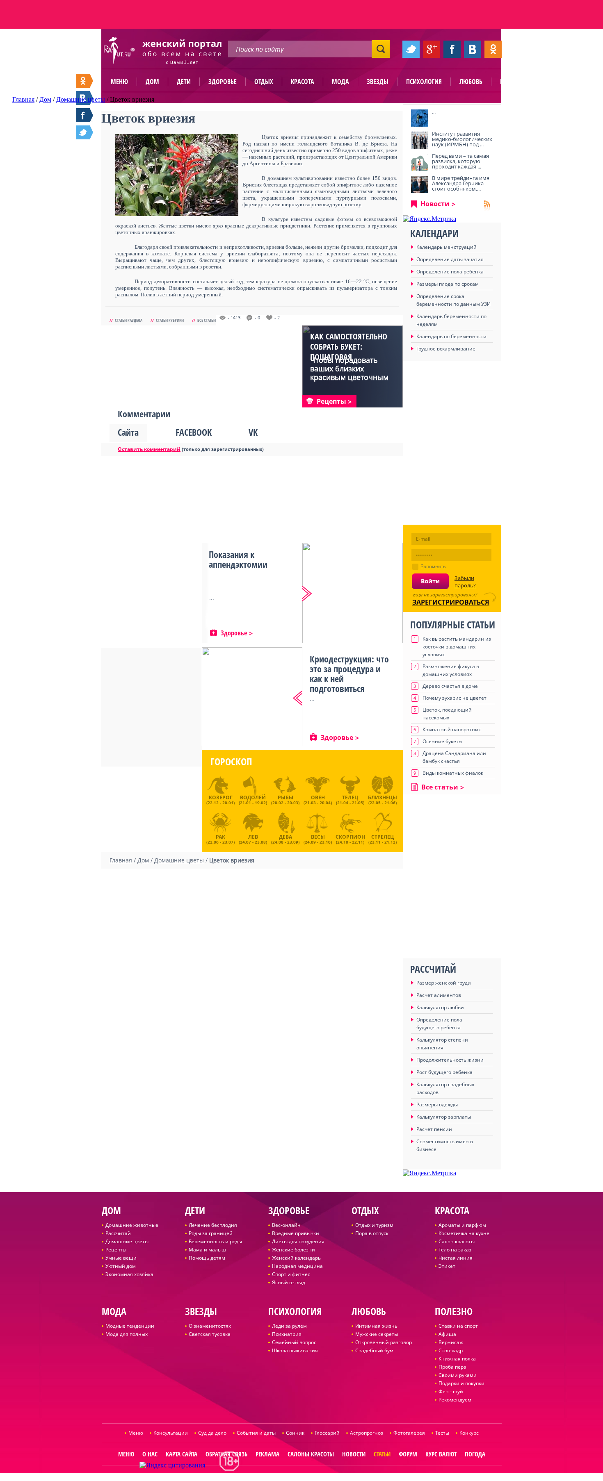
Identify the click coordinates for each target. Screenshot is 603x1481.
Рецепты (115, 1249)
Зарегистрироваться (450, 602)
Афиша (447, 1334)
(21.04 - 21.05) (350, 799)
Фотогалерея (409, 1432)
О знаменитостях (210, 1325)
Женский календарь (296, 1257)
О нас (150, 1454)
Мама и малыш (207, 1249)
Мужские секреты (376, 1334)
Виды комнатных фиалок (453, 772)
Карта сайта (181, 1454)
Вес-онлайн (286, 1225)
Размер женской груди (443, 982)
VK (253, 432)
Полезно (512, 81)
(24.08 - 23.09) (285, 838)
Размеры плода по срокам (447, 283)
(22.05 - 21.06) (382, 799)
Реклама (267, 1454)
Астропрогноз (366, 1432)
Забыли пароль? (465, 581)
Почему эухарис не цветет (455, 697)
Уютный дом (120, 1266)
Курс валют (441, 1454)
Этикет (447, 1266)
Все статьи (206, 320)
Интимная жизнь (376, 1325)
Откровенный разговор (383, 1342)
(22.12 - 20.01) (220, 799)
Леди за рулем (289, 1325)
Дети (184, 81)
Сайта (128, 432)
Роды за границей (211, 1233)
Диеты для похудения (298, 1241)
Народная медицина (297, 1266)
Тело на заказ (455, 1249)
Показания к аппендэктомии (238, 559)
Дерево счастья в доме (450, 685)
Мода (340, 81)
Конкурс (469, 1432)
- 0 (257, 318)
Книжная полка (457, 1358)
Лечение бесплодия (213, 1225)
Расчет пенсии (434, 1129)
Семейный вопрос (294, 1342)
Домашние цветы (126, 1241)
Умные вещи (121, 1257)
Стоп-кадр (451, 1350)
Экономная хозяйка (129, 1274)
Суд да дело (212, 1432)
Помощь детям (207, 1257)
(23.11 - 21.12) (382, 838)
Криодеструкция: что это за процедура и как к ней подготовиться (349, 673)
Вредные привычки (295, 1233)
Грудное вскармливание (445, 348)
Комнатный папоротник (452, 729)
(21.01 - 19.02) (253, 799)
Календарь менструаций (446, 246)
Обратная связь (226, 1454)
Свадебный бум (374, 1350)
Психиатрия (287, 1334)
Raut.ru (274, 1477)
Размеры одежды (437, 1104)
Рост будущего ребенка (444, 1072)
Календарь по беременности (451, 336)
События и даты (256, 1432)
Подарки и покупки (461, 1383)
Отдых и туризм (374, 1225)
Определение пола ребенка (450, 271)
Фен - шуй (451, 1391)
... (434, 111)
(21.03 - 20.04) (318, 799)
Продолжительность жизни (450, 1059)
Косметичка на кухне (464, 1233)
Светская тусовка (210, 1334)
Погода (475, 1454)
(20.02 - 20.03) (285, 799)
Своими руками (458, 1375)
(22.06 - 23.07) (220, 838)
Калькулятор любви (440, 1007)
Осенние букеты (442, 741)
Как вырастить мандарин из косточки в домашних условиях (457, 646)
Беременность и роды (215, 1241)
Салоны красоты (311, 1454)
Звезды (377, 81)
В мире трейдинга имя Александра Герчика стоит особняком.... (460, 183)
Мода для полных (126, 1334)
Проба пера (452, 1366)
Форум (408, 1454)
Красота (302, 81)
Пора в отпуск (371, 1233)
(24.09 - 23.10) (318, 838)
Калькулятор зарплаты (443, 1116)
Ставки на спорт (458, 1325)
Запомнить (433, 566)
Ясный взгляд (288, 1282)
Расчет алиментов (438, 995)
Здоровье (222, 81)
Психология (424, 81)
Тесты (442, 1432)
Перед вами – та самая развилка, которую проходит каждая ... (460, 161)
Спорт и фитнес (291, 1274)
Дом (152, 81)
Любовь (470, 81)
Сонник (295, 1432)
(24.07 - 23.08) (253, 838)
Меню (119, 81)
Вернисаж (451, 1342)
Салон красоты (457, 1241)
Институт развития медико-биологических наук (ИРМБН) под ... (462, 139)
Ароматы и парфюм (462, 1225)
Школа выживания (295, 1350)
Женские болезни (293, 1249)
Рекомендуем (455, 1399)
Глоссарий (327, 1432)
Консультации (170, 1432)
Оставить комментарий (149, 449)
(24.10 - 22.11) (350, 838)
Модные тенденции (129, 1325)
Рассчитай (118, 1233)
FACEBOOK (194, 432)
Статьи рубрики (170, 320)
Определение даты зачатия (450, 259)
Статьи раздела (128, 320)
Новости (435, 203)
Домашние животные (131, 1225)
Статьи (382, 1454)
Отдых (263, 81)
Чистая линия (456, 1257)
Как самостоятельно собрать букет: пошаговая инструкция (348, 352)
